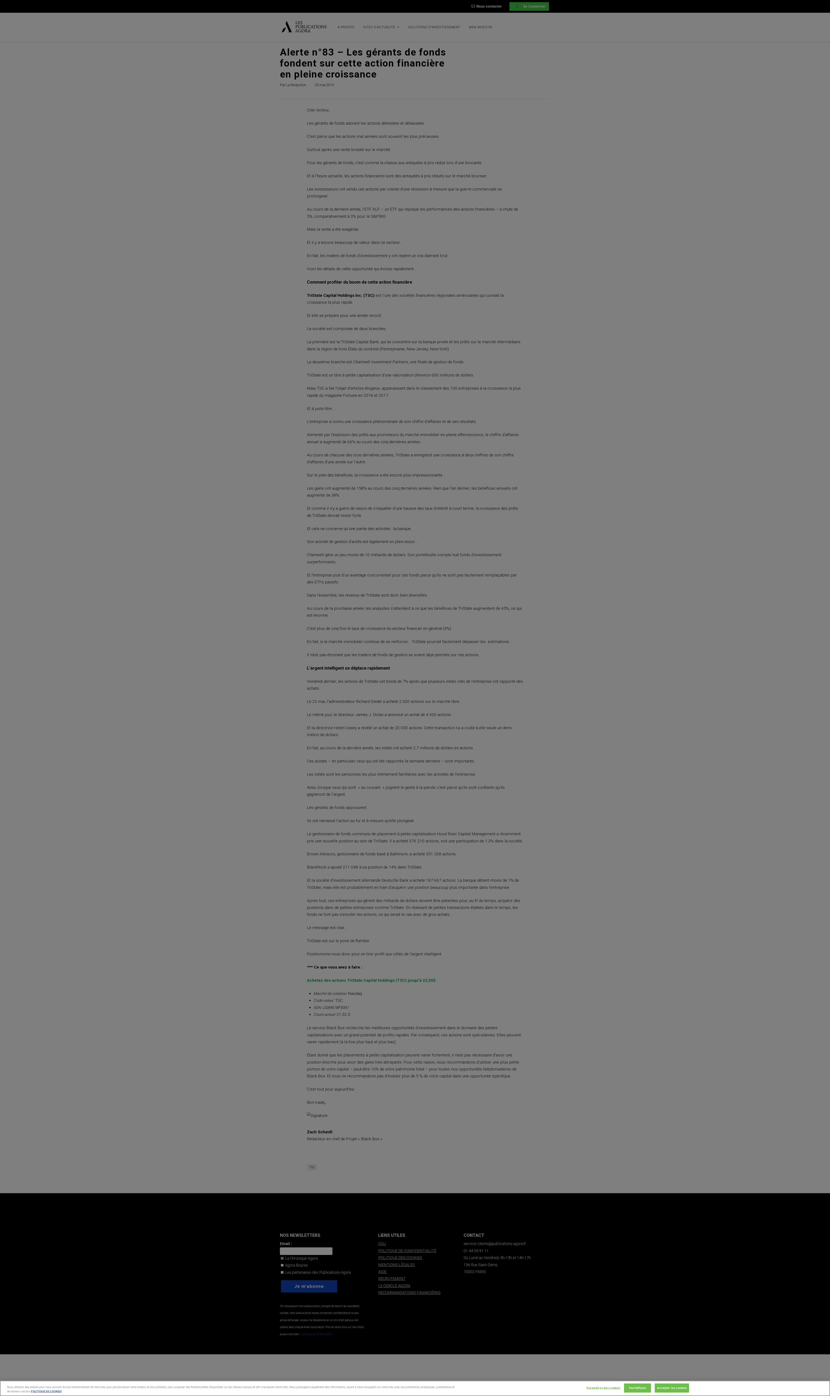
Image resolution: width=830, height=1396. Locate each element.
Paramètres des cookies (603, 1388)
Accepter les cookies (672, 1388)
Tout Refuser (637, 1388)
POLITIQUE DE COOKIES (46, 1391)
